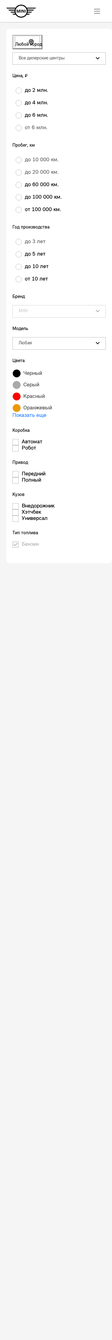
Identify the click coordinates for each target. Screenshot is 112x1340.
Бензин (30, 544)
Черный (32, 373)
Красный (34, 396)
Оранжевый (37, 408)
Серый (31, 385)
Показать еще (29, 415)
